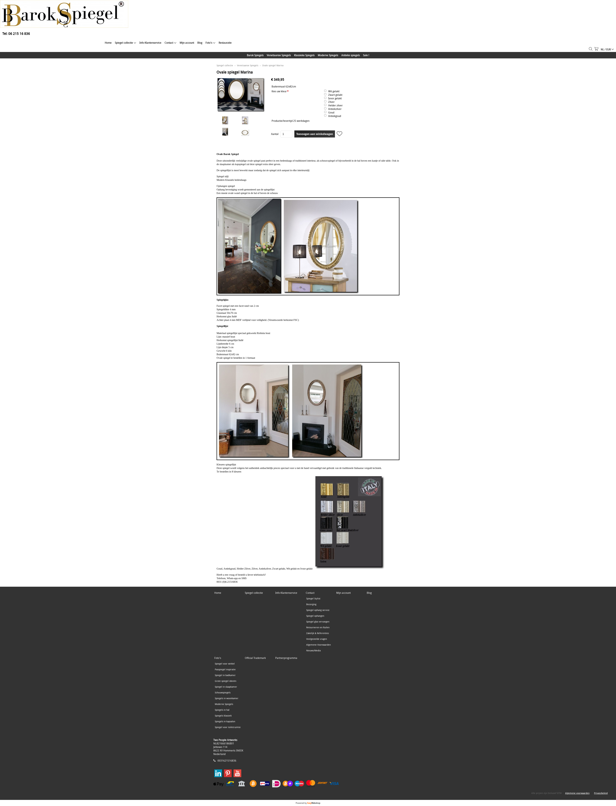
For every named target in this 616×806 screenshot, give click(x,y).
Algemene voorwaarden (577, 793)
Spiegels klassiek (223, 715)
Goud (331, 112)
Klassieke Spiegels (304, 55)
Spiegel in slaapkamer (226, 686)
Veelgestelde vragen (316, 638)
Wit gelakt (333, 91)
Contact (169, 42)
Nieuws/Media (313, 650)
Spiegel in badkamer (225, 675)
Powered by (308, 803)
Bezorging (311, 604)
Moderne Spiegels (328, 55)
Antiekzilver (335, 109)
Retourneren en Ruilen (317, 627)
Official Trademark (255, 658)
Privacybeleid (601, 793)
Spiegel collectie (124, 42)
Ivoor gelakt (335, 98)
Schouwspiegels (223, 692)
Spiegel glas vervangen (317, 621)
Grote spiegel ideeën (225, 680)
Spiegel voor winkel (225, 663)
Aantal (274, 134)
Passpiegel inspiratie (225, 669)
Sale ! (366, 55)
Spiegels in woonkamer (226, 698)
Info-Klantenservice (150, 42)
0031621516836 (227, 760)
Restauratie (225, 42)
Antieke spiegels (350, 55)
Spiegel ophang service (317, 610)
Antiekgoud (334, 116)
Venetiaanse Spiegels (279, 55)
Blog (199, 42)
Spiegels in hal (222, 709)
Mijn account (187, 42)
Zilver (331, 102)
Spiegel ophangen (315, 615)
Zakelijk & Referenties (317, 633)
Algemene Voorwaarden (318, 644)
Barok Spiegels (255, 55)
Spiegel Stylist (313, 598)
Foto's (208, 42)
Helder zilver (335, 105)
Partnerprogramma (286, 658)
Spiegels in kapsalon (225, 721)
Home (108, 42)
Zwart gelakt (335, 95)
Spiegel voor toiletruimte (228, 727)
